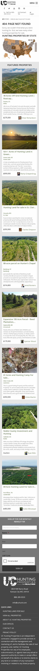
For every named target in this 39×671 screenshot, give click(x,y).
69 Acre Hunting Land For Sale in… (19, 486)
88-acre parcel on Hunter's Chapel (19, 263)
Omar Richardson (28, 118)
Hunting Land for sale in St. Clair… (19, 207)
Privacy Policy (9, 632)
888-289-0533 (9, 13)
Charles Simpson (29, 229)
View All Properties (12, 615)
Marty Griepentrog (28, 173)
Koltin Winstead (29, 509)
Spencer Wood (30, 341)
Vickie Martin (30, 397)
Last (3, 551)
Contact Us (8, 628)
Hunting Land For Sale (13, 611)
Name (5, 533)
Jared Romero (30, 285)
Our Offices (8, 624)
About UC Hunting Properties (17, 620)
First (3, 542)
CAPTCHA (6, 556)
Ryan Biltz (31, 453)
